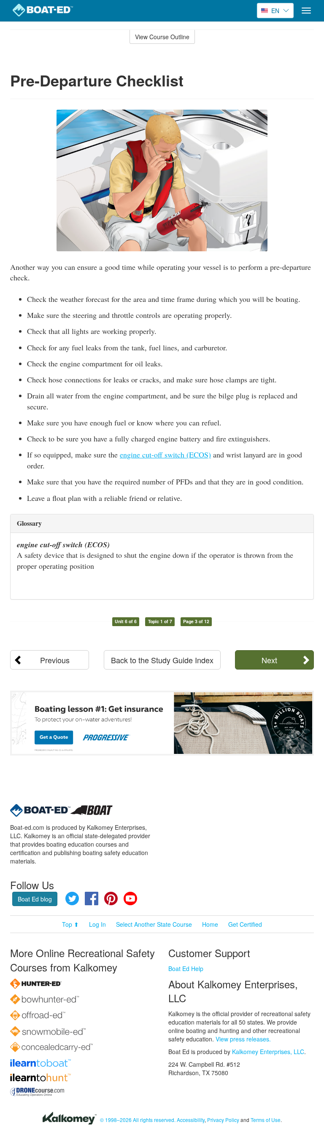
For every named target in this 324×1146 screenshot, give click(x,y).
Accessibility (191, 1119)
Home (210, 924)
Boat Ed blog (35, 899)
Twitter (72, 898)
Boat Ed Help (185, 968)
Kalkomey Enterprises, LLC (268, 1051)
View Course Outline (162, 36)
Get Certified (245, 924)
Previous (55, 659)
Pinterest (111, 898)
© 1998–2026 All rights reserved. (138, 1119)
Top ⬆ (70, 924)
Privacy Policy (223, 1119)
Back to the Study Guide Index (162, 659)
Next (269, 659)
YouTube (130, 898)
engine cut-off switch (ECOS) (165, 454)
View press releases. (243, 1039)
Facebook (91, 898)
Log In (97, 924)
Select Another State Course (154, 924)
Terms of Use (266, 1119)
